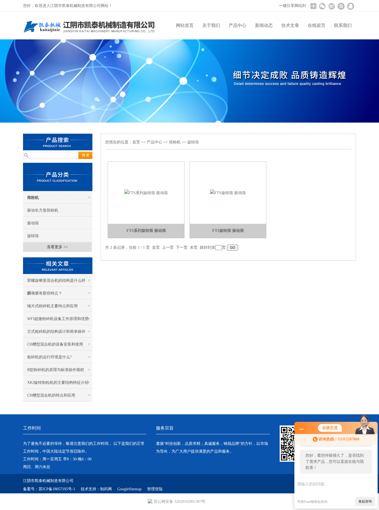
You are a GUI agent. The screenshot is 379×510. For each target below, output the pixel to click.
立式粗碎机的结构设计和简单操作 (56, 331)
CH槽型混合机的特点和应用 (51, 395)
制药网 (106, 489)
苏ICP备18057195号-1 (57, 489)
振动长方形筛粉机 (42, 210)
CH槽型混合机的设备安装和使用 (55, 344)
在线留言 (316, 25)
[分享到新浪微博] (331, 6)
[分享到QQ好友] (350, 6)
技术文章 (290, 25)
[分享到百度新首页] (341, 6)
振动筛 (33, 223)
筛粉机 (175, 142)
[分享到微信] (322, 6)
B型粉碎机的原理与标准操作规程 (55, 370)
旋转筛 (33, 236)
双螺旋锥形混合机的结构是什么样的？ (56, 282)
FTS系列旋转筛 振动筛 (146, 231)
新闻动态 (264, 25)
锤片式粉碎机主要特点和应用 (52, 306)
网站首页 (185, 25)
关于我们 (211, 25)
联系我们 (343, 25)
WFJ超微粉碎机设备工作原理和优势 (58, 319)
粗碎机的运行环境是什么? (49, 357)
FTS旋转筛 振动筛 (228, 231)
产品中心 (237, 25)
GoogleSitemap (129, 489)
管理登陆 (155, 489)
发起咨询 (365, 501)
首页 (136, 142)
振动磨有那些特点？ (44, 293)
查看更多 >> (57, 247)
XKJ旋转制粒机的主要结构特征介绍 (58, 382)
